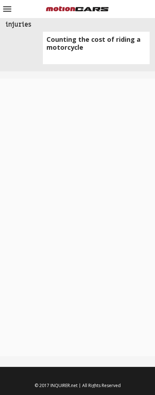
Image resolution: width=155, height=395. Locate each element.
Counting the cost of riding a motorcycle (93, 43)
